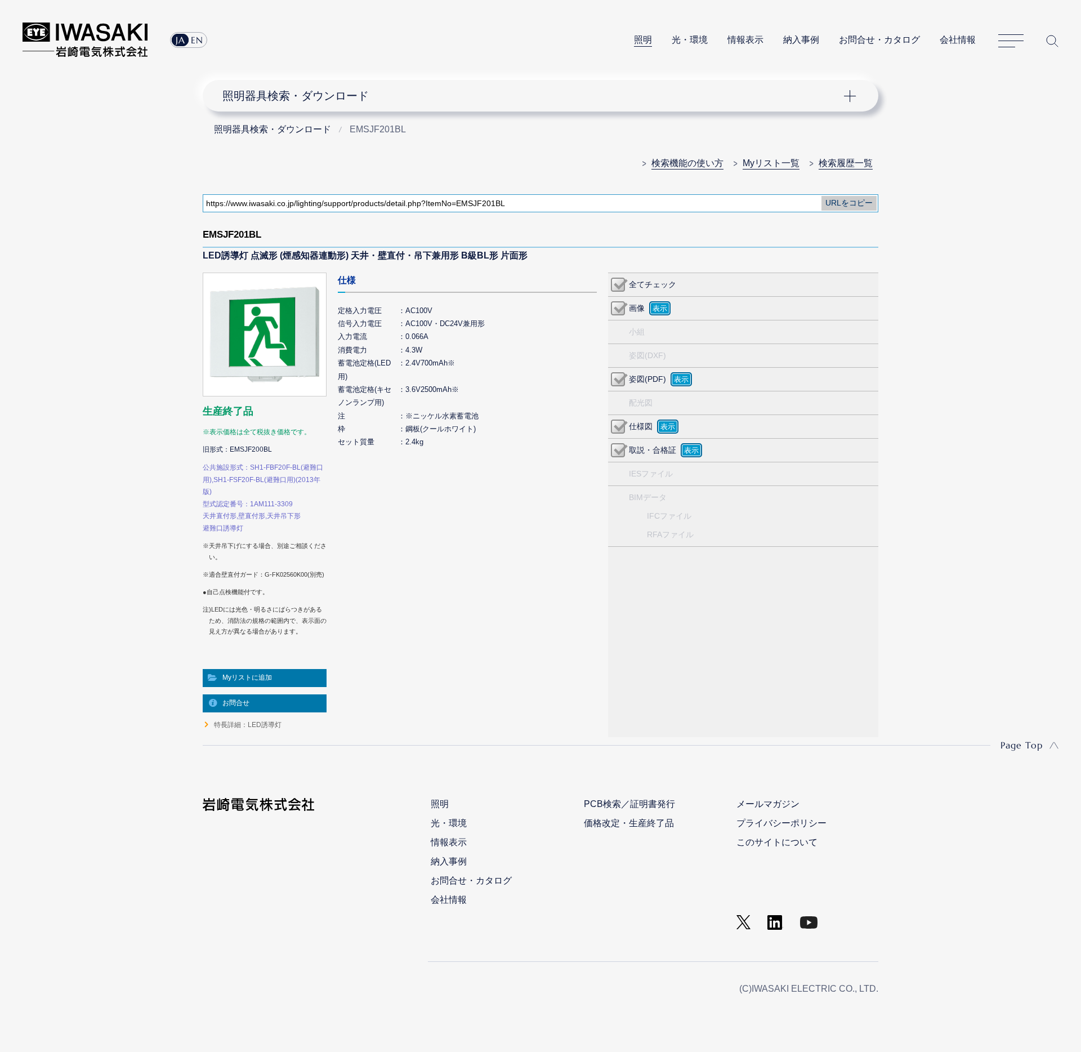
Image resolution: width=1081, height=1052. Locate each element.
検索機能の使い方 (687, 163)
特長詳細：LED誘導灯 (248, 725)
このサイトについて (777, 842)
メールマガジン (767, 804)
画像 (637, 308)
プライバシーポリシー (781, 823)
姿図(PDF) (647, 379)
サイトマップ (1011, 41)
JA (180, 40)
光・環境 (690, 39)
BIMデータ (648, 497)
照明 (643, 39)
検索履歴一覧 (846, 163)
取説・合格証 (652, 449)
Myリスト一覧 (771, 163)
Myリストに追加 (247, 677)
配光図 (641, 402)
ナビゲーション (534, 96)
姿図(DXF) (647, 355)
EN (197, 40)
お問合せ (235, 703)
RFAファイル (670, 534)
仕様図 (641, 426)
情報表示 (745, 39)
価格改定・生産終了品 (629, 823)
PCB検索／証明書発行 (629, 804)
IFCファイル (669, 515)
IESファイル (651, 473)
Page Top (1021, 745)
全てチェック (652, 284)
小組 (637, 331)
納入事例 (801, 39)
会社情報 (958, 39)
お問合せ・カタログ (879, 39)
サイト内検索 (1052, 41)
